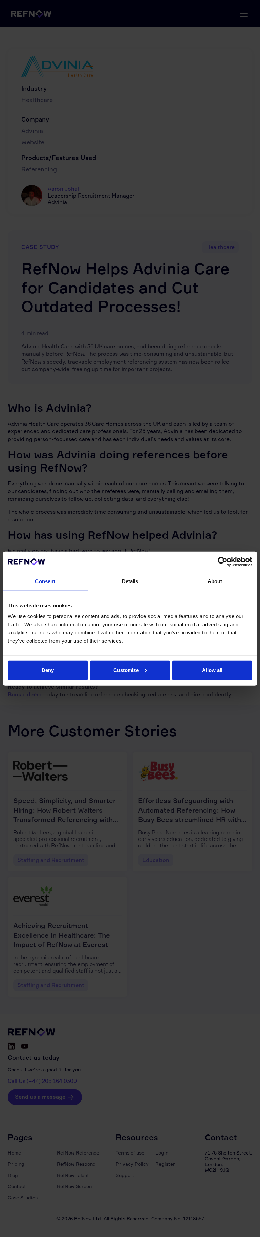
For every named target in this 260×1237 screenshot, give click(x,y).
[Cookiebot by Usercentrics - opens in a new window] (222, 562)
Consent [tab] (45, 581)
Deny (48, 670)
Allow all (212, 670)
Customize (126, 670)
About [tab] (215, 581)
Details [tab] (130, 581)
